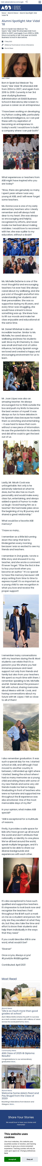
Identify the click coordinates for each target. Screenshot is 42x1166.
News (4, 13)
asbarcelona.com (12, 2)
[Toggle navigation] (39, 2)
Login (21, 2)
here (6, 1153)
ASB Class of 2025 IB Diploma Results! (18, 1054)
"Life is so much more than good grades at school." (20, 1012)
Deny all (30, 1159)
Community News (9, 1050)
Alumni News (13, 13)
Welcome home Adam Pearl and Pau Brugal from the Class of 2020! (20, 1096)
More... (27, 1022)
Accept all (12, 1159)
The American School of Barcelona (22, 45)
